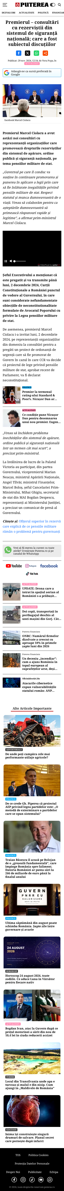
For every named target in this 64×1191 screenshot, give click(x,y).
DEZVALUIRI (8, 12)
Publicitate (35, 1172)
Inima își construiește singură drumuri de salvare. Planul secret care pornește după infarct (29, 1138)
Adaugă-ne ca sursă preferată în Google (31, 72)
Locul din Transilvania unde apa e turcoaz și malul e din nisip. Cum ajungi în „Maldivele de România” (30, 1085)
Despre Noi (13, 1172)
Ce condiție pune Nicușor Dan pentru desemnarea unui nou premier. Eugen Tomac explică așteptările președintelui (40, 418)
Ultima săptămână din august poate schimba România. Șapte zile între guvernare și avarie (31, 926)
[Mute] (10, 261)
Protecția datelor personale (32, 1163)
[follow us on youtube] (14, 566)
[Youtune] (41, 1179)
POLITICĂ (43, 12)
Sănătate (11, 1129)
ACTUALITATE (26, 12)
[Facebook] (14, 1179)
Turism (10, 1077)
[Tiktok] (32, 1179)
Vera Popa (47, 60)
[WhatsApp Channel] (49, 1179)
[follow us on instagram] (30, 566)
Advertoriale (14, 749)
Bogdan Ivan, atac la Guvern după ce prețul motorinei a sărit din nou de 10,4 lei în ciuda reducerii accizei (31, 1032)
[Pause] (5, 261)
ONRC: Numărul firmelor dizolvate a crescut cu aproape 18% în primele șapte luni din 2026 (40, 641)
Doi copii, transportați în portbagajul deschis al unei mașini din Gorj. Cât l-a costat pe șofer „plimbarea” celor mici (41, 615)
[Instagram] (23, 1179)
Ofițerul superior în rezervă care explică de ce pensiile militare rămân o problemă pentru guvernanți (32, 526)
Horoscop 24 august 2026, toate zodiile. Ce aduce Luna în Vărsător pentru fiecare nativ (30, 979)
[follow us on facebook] (49, 566)
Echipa (54, 1172)
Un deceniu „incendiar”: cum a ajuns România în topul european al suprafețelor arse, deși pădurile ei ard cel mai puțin (39, 664)
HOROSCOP (11, 971)
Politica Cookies (38, 1155)
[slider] (19, 262)
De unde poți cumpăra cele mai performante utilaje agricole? (27, 755)
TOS (17, 1155)
